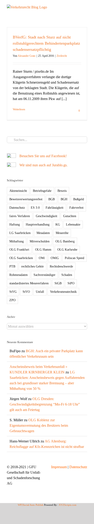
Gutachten (69, 216)
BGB (51, 199)
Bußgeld (78, 199)
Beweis (62, 191)
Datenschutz (17, 207)
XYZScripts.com (67, 504)
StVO (26, 291)
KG (57, 224)
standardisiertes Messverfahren (29, 283)
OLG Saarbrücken (21, 258)
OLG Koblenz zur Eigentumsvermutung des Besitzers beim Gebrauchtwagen (39, 425)
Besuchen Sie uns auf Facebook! (43, 156)
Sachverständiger (44, 275)
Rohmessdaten (18, 275)
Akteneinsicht (18, 191)
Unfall (40, 291)
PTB (12, 266)
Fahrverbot (76, 207)
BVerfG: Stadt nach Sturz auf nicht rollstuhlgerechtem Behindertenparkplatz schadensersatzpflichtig (46, 43)
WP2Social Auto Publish (30, 504)
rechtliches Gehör (32, 266)
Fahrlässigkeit (54, 207)
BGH (64, 199)
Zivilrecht (62, 55)
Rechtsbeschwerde (61, 266)
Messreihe (62, 233)
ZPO (12, 300)
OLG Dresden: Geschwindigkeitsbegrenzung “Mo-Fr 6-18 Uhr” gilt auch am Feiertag (45, 404)
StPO (71, 283)
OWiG (55, 258)
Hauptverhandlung (38, 224)
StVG (13, 291)
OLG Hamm (43, 249)
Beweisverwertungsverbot (25, 199)
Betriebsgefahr (42, 191)
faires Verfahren (19, 216)
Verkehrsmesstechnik (63, 291)
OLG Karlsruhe (67, 249)
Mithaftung (16, 241)
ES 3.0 (35, 207)
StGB (58, 283)
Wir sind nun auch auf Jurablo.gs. (43, 165)
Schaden (66, 275)
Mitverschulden (40, 241)
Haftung (14, 224)
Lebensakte (73, 224)
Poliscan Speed (74, 258)
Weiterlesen (19, 109)
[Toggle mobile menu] (85, 7)
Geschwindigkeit (46, 216)
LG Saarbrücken (20, 233)
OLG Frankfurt (19, 249)
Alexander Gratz (26, 55)
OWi (42, 258)
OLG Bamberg (65, 241)
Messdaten (43, 233)
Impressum (59, 467)
